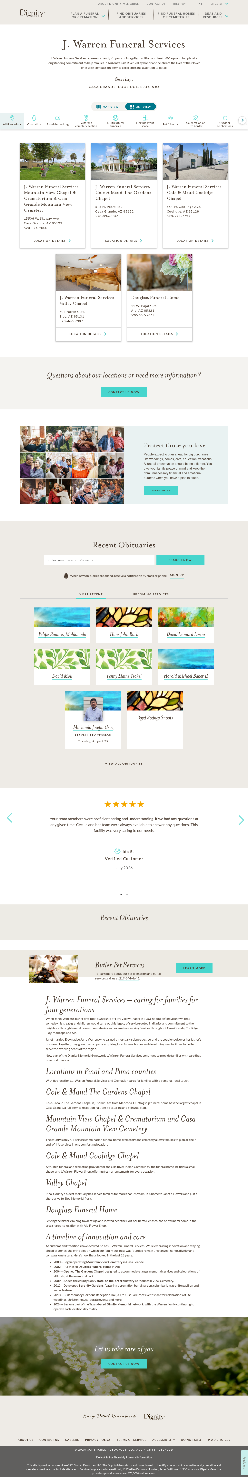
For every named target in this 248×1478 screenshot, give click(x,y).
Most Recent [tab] (91, 594)
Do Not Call (191, 1439)
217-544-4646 (129, 978)
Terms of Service (131, 1439)
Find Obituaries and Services (131, 15)
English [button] (217, 3)
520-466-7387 (71, 321)
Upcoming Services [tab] (151, 594)
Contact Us (49, 1439)
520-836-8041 (107, 216)
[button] (218, 4)
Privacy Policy (98, 1439)
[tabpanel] (124, 843)
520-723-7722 (178, 216)
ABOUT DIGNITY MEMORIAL (118, 3)
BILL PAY (179, 3)
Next (238, 817)
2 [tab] (127, 895)
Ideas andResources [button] (213, 15)
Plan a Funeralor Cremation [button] (85, 15)
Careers (72, 1439)
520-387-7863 (143, 315)
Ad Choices (220, 1439)
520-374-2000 (35, 228)
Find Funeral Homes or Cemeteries (176, 15)
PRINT (198, 3)
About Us (26, 1439)
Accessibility (163, 1439)
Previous (9, 825)
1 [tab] (121, 895)
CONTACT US (156, 3)
